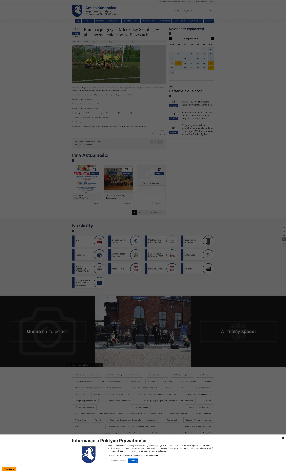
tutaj (156, 455)
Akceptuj (133, 460)
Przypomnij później (118, 460)
